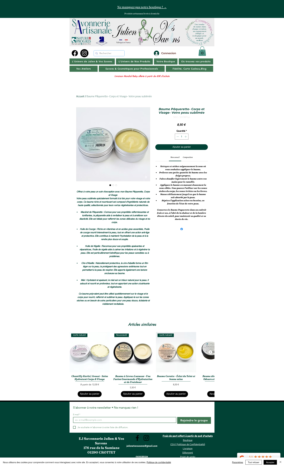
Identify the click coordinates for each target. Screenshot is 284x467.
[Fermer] (280, 462)
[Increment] (186, 136)
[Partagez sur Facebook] (181, 229)
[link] (175, 157)
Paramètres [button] (237, 462)
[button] (202, 51)
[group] (142, 364)
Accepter (270, 462)
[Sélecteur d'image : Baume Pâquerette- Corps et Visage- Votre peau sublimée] (110, 185)
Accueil (80, 96)
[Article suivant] (210, 352)
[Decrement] (177, 136)
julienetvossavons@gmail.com (141, 445)
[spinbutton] (181, 136)
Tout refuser (253, 462)
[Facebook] (75, 53)
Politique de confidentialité (159, 462)
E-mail (76, 414)
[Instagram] (84, 53)
